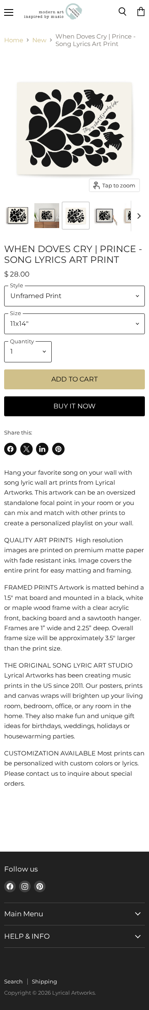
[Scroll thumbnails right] (137, 216)
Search (13, 981)
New (39, 40)
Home (13, 40)
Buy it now (74, 406)
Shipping (44, 981)
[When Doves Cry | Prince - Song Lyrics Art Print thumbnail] (18, 215)
